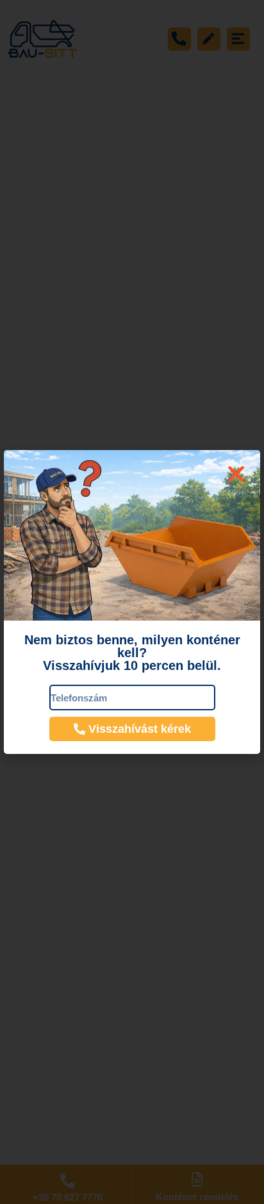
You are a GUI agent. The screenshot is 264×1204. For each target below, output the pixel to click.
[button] (236, 474)
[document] (132, 602)
